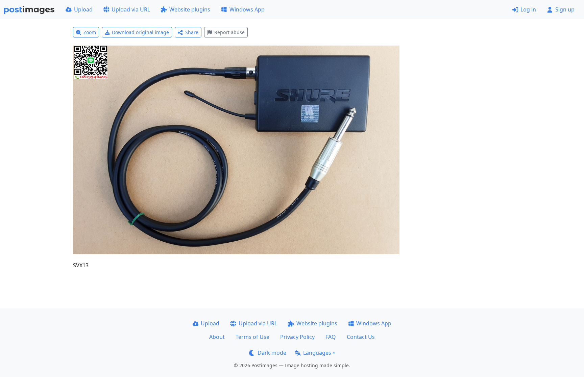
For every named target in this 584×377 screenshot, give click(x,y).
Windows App (247, 9)
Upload (83, 9)
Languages (317, 352)
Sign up (565, 9)
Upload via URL (131, 9)
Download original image (140, 32)
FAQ (330, 337)
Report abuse (229, 32)
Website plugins (189, 9)
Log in (528, 9)
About (217, 337)
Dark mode (272, 352)
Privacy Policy (297, 337)
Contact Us (361, 337)
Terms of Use (252, 337)
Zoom (89, 32)
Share (191, 32)
